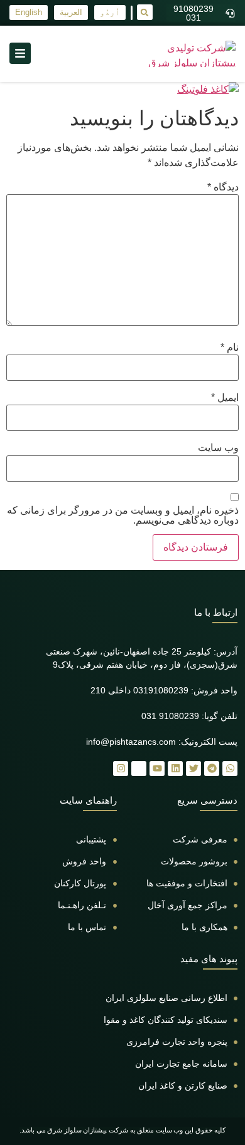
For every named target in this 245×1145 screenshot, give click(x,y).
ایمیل (225, 398)
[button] (145, 12)
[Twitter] (193, 768)
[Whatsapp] (229, 768)
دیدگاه (223, 187)
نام (229, 348)
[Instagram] (120, 768)
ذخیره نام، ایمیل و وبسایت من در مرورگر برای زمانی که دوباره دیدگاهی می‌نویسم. (123, 515)
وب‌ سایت (218, 448)
